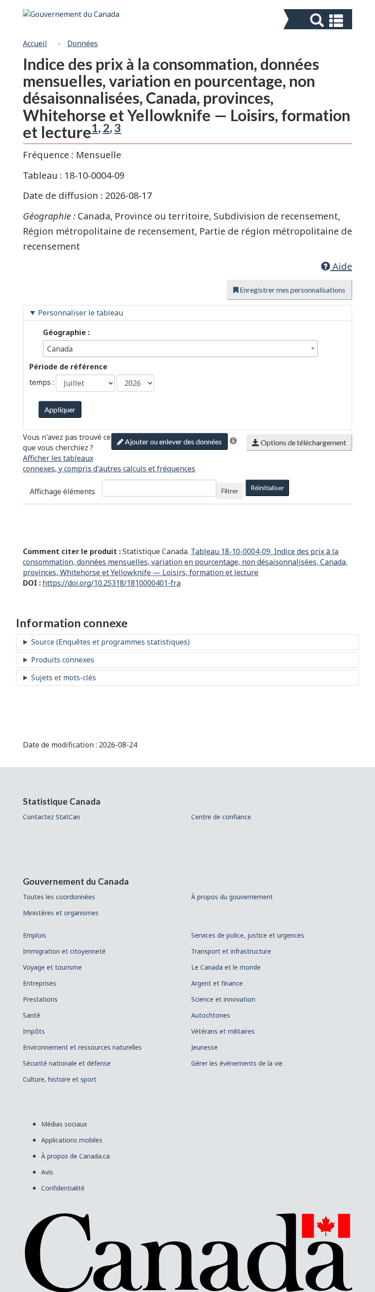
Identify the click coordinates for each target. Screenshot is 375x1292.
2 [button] (106, 127)
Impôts (34, 1031)
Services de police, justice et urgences (247, 935)
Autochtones (210, 1015)
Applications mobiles (71, 1140)
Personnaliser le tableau (80, 313)
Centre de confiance (221, 816)
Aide (341, 266)
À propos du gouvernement (232, 896)
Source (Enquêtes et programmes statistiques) (110, 642)
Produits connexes (62, 660)
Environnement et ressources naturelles (82, 1047)
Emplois (34, 935)
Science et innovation (223, 999)
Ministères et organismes (61, 912)
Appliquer (59, 409)
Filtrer (229, 491)
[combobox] (180, 348)
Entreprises (39, 983)
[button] (319, 20)
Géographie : (66, 332)
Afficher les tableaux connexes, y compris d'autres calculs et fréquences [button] (109, 463)
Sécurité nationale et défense (67, 1063)
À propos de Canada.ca (75, 1156)
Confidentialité (63, 1188)
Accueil (35, 43)
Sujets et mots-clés (63, 678)
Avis (47, 1172)
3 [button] (117, 127)
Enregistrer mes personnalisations (291, 289)
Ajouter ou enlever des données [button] (172, 441)
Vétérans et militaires (223, 1031)
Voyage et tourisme (52, 967)
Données (82, 43)
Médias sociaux (64, 1124)
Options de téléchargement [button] (302, 442)
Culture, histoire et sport (59, 1079)
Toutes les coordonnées (59, 896)
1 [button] (94, 127)
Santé (31, 1015)
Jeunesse (204, 1047)
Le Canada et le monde (226, 967)
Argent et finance (217, 983)
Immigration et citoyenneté (64, 951)
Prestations (40, 999)
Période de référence (68, 367)
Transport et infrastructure (231, 951)
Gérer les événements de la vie (237, 1063)
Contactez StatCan (51, 816)
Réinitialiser (267, 487)
